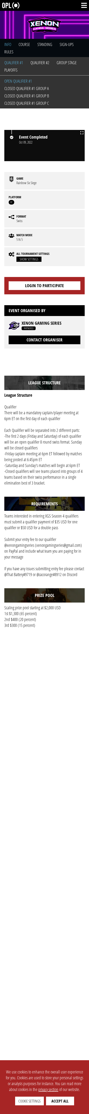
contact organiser (44, 340)
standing (44, 44)
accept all (59, 1101)
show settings (29, 259)
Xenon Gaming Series (41, 323)
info (7, 44)
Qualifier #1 (13, 63)
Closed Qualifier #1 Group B (26, 96)
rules (8, 52)
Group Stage (67, 63)
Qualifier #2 (39, 63)
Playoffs (10, 70)
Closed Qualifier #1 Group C (26, 103)
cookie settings (29, 1101)
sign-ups (67, 44)
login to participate (44, 285)
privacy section (48, 1089)
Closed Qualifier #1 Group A (26, 88)
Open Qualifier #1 (18, 81)
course (24, 44)
